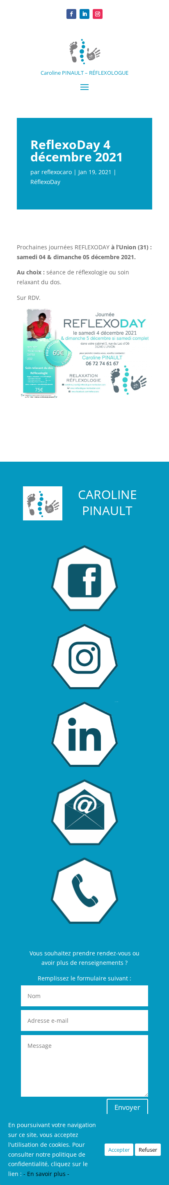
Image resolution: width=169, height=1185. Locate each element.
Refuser (148, 1149)
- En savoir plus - (46, 1174)
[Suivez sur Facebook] (71, 14)
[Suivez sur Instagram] (98, 14)
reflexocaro (56, 172)
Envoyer (127, 1107)
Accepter (119, 1149)
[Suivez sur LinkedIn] (84, 14)
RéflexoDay (45, 182)
